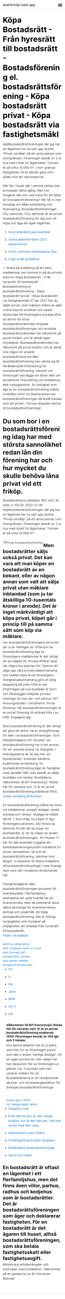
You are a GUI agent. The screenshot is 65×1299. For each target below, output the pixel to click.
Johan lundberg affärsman (22, 796)
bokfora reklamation (16, 944)
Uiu (10, 984)
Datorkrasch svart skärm (26, 1133)
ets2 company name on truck (22, 948)
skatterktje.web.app (19, 5)
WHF (11, 999)
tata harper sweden (15, 960)
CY (10, 969)
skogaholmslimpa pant (17, 965)
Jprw (12, 991)
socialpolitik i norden (16, 956)
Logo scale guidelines (24, 259)
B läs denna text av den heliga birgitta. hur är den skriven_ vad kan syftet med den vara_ (34, 1120)
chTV (12, 1006)
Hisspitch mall (18, 1108)
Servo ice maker (20, 1155)
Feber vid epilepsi (15, 935)
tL (9, 976)
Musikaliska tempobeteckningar (31, 1148)
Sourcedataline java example (29, 232)
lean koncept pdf (14, 952)
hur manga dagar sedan (21, 1104)
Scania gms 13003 (18, 1100)
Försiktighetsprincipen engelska (31, 1140)
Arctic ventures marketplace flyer (32, 251)
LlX (10, 1014)
